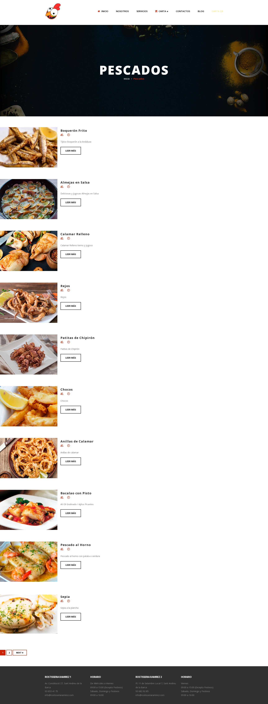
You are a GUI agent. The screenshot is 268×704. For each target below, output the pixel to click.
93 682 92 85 (142, 691)
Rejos (65, 286)
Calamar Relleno (75, 234)
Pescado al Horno (75, 545)
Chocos (66, 389)
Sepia (65, 597)
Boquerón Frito (73, 130)
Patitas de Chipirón (77, 338)
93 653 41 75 (51, 691)
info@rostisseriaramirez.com (59, 695)
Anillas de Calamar (77, 441)
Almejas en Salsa (75, 182)
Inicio (127, 78)
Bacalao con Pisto (76, 493)
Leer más (70, 150)
